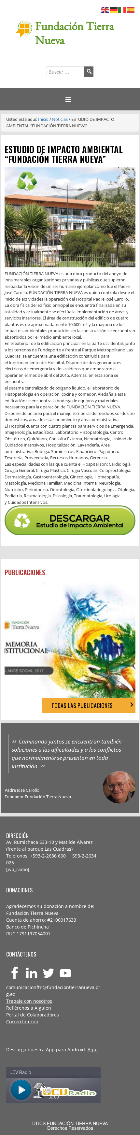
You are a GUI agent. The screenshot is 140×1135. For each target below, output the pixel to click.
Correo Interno (22, 1021)
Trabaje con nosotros (29, 1001)
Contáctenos (21, 954)
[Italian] (122, 9)
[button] (70, 99)
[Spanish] (131, 9)
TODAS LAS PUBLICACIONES (82, 705)
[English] (105, 9)
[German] (114, 9)
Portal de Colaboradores (32, 1015)
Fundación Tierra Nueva (74, 33)
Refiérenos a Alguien (28, 1008)
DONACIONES (19, 890)
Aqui (93, 1049)
